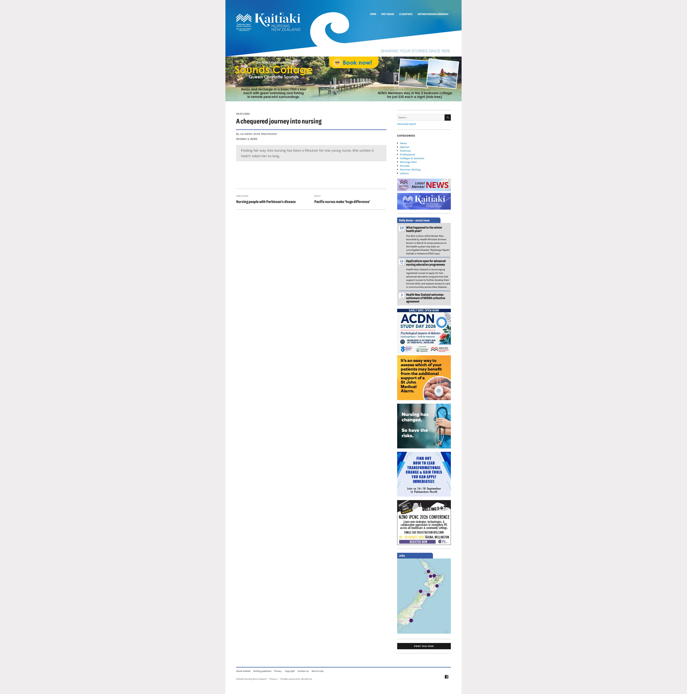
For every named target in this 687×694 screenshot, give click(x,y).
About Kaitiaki (243, 670)
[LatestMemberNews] (424, 184)
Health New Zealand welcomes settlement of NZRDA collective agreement (425, 298)
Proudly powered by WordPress (296, 678)
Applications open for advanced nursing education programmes (426, 262)
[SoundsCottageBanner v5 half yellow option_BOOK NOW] (343, 78)
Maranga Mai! (408, 162)
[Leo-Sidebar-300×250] (424, 473)
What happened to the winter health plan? (424, 229)
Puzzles (405, 165)
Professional (407, 154)
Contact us (303, 670)
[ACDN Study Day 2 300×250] (424, 330)
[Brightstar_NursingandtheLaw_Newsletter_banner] (424, 425)
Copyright (290, 670)
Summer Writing (410, 169)
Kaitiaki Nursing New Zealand (251, 678)
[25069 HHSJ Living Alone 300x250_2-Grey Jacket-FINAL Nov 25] (424, 377)
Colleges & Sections (412, 158)
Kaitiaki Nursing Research (433, 14)
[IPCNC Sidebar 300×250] (424, 522)
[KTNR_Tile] (424, 200)
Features (405, 150)
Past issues (387, 14)
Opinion (404, 147)
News (403, 143)
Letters (404, 173)
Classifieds (406, 14)
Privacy (278, 670)
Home (373, 14)
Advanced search (406, 123)
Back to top (317, 670)
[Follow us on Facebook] (446, 677)
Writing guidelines (262, 670)
